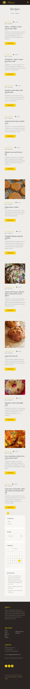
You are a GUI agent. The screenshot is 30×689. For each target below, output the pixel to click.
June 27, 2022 (8, 451)
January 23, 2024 (9, 116)
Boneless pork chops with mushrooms (14, 91)
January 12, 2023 (9, 147)
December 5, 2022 (9, 202)
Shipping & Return (19, 631)
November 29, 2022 (9, 231)
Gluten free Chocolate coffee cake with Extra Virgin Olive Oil (15, 490)
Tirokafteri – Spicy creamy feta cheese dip (14, 60)
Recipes (10, 524)
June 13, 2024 (8, 54)
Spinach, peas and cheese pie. (13, 153)
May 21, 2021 (7, 484)
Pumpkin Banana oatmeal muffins (14, 237)
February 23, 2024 (9, 85)
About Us (7, 634)
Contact (6, 637)
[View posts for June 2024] (8, 549)
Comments (9, 23)
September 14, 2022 (9, 287)
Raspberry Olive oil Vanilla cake (14, 404)
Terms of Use (13, 677)
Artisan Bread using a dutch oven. (14, 122)
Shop (6, 632)
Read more (10, 43)
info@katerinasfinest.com (14, 655)
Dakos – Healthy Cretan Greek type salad (13, 27)
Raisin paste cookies (12, 207)
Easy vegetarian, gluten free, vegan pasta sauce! (15, 457)
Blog (9, 521)
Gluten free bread (11, 356)
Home (12, 13)
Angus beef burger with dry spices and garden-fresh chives (14, 293)
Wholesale (17, 633)
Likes (16, 22)
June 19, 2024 (8, 22)
